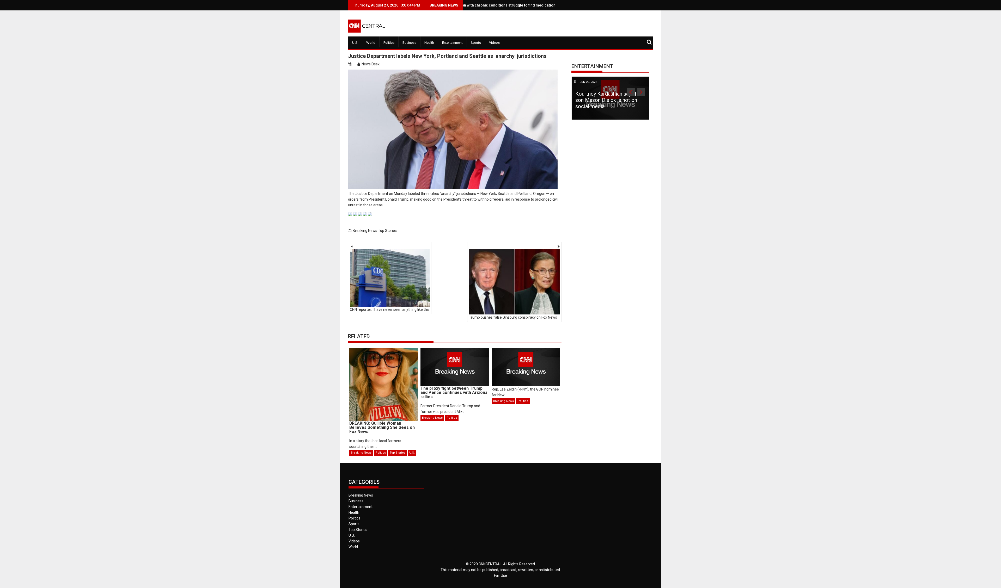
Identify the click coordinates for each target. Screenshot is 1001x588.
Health (429, 43)
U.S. (355, 43)
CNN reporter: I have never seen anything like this (390, 309)
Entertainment (452, 43)
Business (409, 43)
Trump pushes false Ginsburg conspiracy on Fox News (513, 317)
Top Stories (387, 230)
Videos (494, 43)
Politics (388, 43)
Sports (476, 43)
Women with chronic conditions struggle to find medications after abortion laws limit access (504, 5)
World (370, 43)
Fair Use (500, 575)
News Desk (371, 64)
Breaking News (365, 230)
